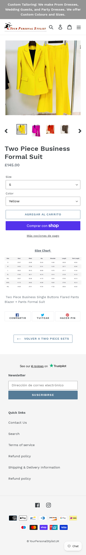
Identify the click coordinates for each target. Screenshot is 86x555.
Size (8, 176)
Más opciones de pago (43, 235)
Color (10, 193)
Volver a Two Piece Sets (46, 338)
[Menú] (78, 27)
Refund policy (19, 456)
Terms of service (21, 445)
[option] (22, 129)
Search (14, 434)
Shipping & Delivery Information (34, 467)
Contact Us (17, 422)
